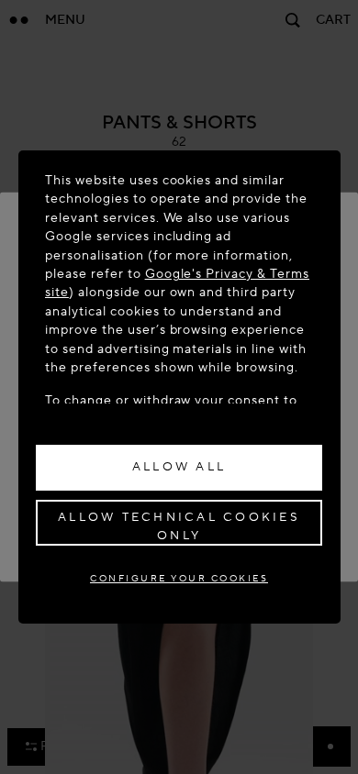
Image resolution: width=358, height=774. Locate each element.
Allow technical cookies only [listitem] (179, 526)
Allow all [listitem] (179, 466)
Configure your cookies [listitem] (179, 578)
